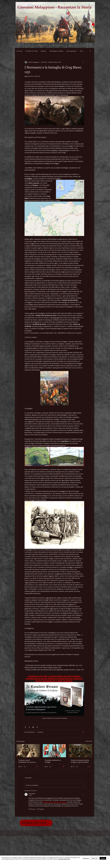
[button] (93, 23)
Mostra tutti (89, 741)
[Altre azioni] (83, 62)
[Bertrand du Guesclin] (28, 750)
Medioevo (43, 51)
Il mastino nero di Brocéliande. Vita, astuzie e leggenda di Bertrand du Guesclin (27, 761)
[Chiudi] (108, 858)
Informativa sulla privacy (64, 859)
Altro (81, 51)
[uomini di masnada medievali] (80, 750)
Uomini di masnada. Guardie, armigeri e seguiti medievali (80, 761)
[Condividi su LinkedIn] (33, 727)
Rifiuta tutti (94, 858)
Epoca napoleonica (72, 51)
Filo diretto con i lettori (31, 51)
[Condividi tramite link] (37, 727)
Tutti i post (19, 51)
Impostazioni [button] (86, 858)
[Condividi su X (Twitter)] (29, 727)
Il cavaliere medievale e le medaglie (53, 761)
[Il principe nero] (54, 750)
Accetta (103, 858)
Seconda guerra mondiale (56, 51)
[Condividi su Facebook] (25, 727)
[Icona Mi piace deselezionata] (29, 809)
